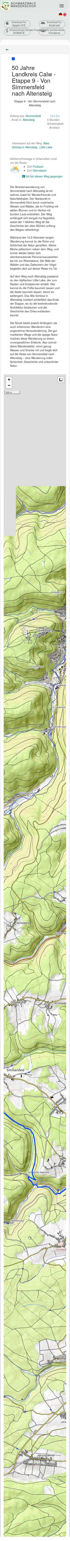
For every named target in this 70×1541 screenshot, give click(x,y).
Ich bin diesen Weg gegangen (44, 176)
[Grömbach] (61, 1244)
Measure (61, 380)
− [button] (9, 385)
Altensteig (29, 120)
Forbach (38, 166)
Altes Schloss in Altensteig (30, 145)
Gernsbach (40, 170)
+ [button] (9, 379)
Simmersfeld (33, 116)
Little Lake (46, 147)
